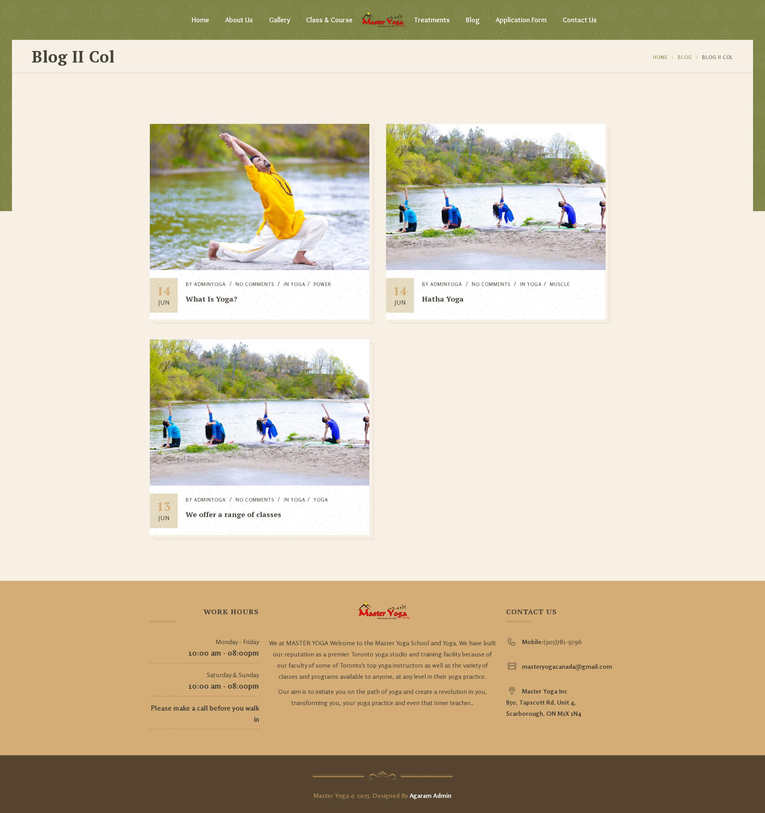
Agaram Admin (430, 795)
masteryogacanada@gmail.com (567, 666)
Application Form (521, 20)
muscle (560, 284)
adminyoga (210, 284)
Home (200, 20)
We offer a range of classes (233, 514)
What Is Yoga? (211, 299)
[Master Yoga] (382, 20)
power (322, 284)
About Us (239, 20)
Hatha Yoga (443, 299)
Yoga (298, 284)
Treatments (432, 20)
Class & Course (329, 20)
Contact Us (580, 20)
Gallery (279, 20)
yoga (321, 500)
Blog (473, 20)
